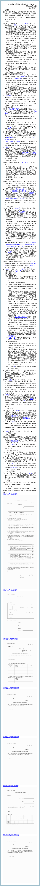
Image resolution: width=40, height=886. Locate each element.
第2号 (21, 246)
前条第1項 (22, 212)
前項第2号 (9, 137)
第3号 (18, 141)
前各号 (10, 252)
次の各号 (25, 23)
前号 (9, 128)
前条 (10, 380)
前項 (7, 269)
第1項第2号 (9, 141)
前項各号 (9, 96)
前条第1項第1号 (14, 109)
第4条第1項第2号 (11, 198)
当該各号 (17, 25)
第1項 (7, 147)
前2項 (13, 463)
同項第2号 (15, 191)
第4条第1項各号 (21, 189)
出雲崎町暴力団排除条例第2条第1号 (21, 244)
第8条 (17, 410)
